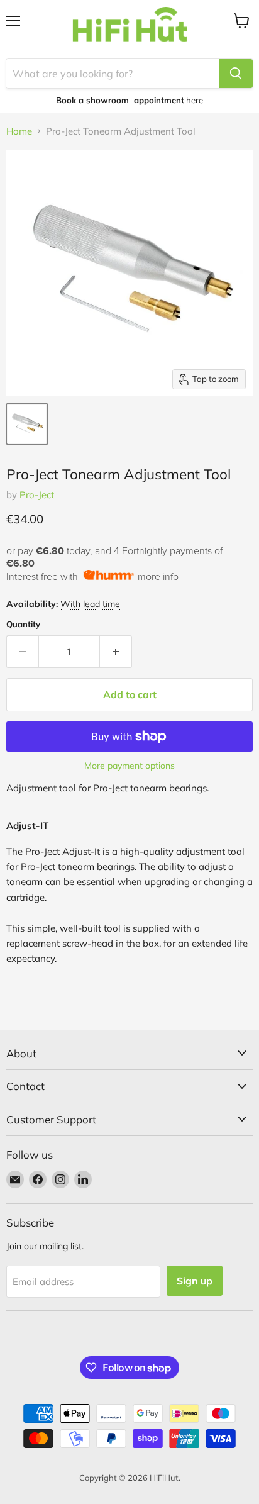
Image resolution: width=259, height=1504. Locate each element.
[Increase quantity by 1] (116, 651)
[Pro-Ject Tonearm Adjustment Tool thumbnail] (27, 424)
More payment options (129, 765)
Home (19, 131)
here (194, 100)
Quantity (23, 624)
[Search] (236, 73)
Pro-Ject (36, 495)
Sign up (194, 1280)
